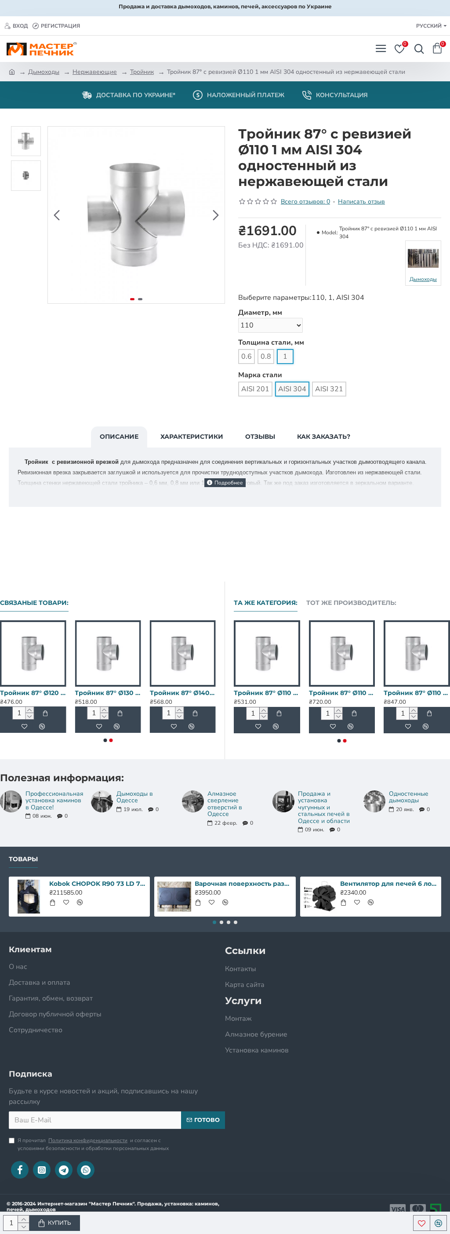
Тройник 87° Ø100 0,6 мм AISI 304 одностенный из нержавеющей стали (327, 693)
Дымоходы (43, 72)
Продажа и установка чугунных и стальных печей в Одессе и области (324, 807)
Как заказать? (323, 436)
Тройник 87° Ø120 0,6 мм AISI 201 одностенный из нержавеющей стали (33, 693)
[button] (56, 215)
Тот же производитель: (351, 603)
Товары (23, 859)
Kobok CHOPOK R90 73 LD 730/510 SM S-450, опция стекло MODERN (98, 884)
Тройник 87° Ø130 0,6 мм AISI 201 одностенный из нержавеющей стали (108, 693)
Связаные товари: (34, 603)
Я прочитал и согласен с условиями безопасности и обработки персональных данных (93, 1144)
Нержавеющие (95, 72)
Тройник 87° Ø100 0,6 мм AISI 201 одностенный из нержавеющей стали (252, 693)
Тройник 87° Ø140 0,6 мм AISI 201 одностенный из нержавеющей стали (183, 693)
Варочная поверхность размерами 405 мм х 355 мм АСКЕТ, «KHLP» (243, 884)
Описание (119, 436)
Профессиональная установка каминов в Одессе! (54, 800)
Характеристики (191, 436)
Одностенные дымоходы (408, 797)
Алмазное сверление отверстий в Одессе (224, 804)
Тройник (142, 72)
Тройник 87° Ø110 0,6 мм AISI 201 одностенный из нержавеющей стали (402, 693)
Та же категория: (266, 603)
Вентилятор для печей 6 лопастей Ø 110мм (389, 884)
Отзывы (260, 436)
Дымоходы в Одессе (134, 797)
